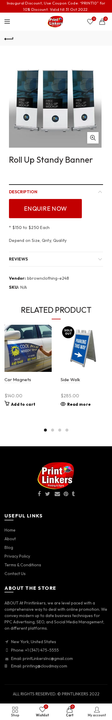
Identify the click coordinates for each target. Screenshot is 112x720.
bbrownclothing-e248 (48, 278)
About (10, 538)
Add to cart (23, 404)
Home (10, 530)
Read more (79, 404)
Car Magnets (17, 379)
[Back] (8, 38)
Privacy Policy (17, 556)
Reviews (18, 259)
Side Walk (70, 379)
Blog (8, 547)
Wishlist (94, 19)
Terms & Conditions (22, 565)
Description (23, 191)
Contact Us (15, 573)
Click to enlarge (93, 137)
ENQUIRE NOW (45, 208)
